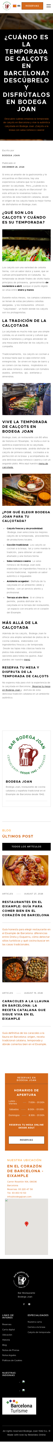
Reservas (32, 6)
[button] (15, 6)
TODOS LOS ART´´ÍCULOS (26, 847)
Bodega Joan (11, 156)
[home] (7, 5)
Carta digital (8, 1330)
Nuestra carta (35, 1322)
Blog (4, 1345)
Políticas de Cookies (12, 1360)
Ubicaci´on (7, 1335)
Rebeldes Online (37, 1435)
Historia (6, 1340)
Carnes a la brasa (36, 1327)
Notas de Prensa (10, 1350)
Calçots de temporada (39, 1332)
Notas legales (9, 1355)
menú (27, 660)
